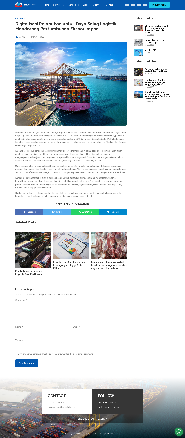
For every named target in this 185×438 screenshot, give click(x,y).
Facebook (31, 212)
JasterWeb (115, 434)
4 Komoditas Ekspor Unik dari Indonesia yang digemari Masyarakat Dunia (156, 29)
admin (22, 37)
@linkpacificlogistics (108, 402)
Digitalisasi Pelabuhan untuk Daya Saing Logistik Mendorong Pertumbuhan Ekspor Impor (157, 95)
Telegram (115, 212)
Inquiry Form (159, 5)
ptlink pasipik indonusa (109, 407)
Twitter (59, 212)
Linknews (20, 18)
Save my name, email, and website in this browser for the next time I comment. (55, 354)
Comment (21, 300)
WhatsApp (87, 212)
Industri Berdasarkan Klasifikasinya (155, 41)
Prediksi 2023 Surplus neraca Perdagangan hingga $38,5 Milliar (69, 265)
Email (76, 327)
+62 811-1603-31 (57, 402)
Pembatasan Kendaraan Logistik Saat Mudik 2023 (156, 70)
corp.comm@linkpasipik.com (62, 407)
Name (19, 327)
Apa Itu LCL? (150, 50)
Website (19, 340)
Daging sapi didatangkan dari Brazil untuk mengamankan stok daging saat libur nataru (109, 265)
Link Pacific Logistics (89, 434)
